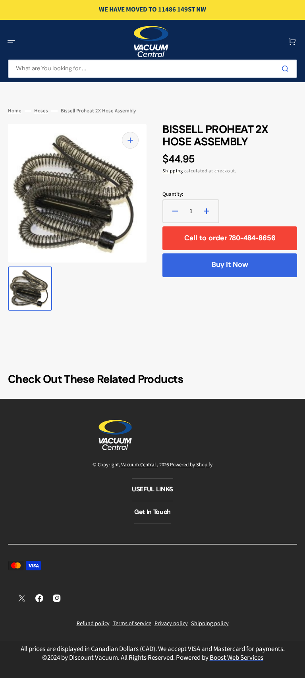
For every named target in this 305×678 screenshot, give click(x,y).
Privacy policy (171, 624)
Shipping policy (210, 624)
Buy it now (230, 265)
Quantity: (172, 194)
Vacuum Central (139, 464)
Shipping (172, 171)
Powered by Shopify (191, 464)
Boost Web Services (236, 658)
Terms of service (132, 624)
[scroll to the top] (294, 667)
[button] (11, 41)
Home (14, 111)
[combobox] (152, 69)
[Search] (286, 68)
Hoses (41, 111)
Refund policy (93, 624)
